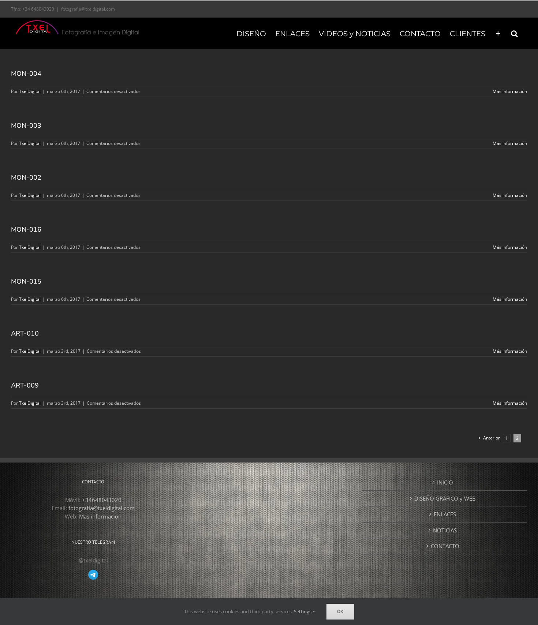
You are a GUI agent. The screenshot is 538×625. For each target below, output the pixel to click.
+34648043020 (102, 500)
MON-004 (26, 73)
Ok (340, 611)
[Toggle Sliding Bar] (498, 33)
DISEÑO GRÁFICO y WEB (445, 498)
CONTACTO (445, 546)
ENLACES (445, 514)
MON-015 (26, 281)
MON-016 (26, 229)
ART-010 (25, 333)
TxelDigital (30, 91)
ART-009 (25, 385)
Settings (303, 611)
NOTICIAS (445, 530)
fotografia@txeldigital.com (88, 9)
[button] (514, 33)
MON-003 (26, 125)
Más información (510, 91)
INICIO (445, 482)
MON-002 (26, 177)
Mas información (100, 516)
